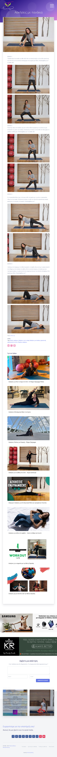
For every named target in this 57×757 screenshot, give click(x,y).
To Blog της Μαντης (43, 746)
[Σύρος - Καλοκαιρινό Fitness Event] (15, 703)
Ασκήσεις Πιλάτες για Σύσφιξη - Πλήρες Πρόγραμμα (22, 442)
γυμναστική (43, 340)
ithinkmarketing (30, 752)
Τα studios (24, 746)
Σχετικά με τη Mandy (32, 746)
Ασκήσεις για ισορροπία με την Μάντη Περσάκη (21, 563)
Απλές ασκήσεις (14, 340)
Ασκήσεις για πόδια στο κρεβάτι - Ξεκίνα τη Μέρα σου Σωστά (25, 533)
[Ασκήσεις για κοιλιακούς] (42, 703)
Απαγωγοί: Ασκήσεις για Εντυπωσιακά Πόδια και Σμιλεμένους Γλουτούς (28, 503)
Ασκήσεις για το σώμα (24, 340)
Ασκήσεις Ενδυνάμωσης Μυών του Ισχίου (20, 412)
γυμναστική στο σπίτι (12, 342)
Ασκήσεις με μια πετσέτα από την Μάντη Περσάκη (22, 593)
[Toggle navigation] (52, 6)
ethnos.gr (12, 335)
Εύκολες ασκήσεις (22, 342)
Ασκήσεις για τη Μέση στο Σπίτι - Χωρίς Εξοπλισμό (22, 472)
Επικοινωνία (51, 746)
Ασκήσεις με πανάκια (35, 340)
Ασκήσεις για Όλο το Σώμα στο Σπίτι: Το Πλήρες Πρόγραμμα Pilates (26, 382)
